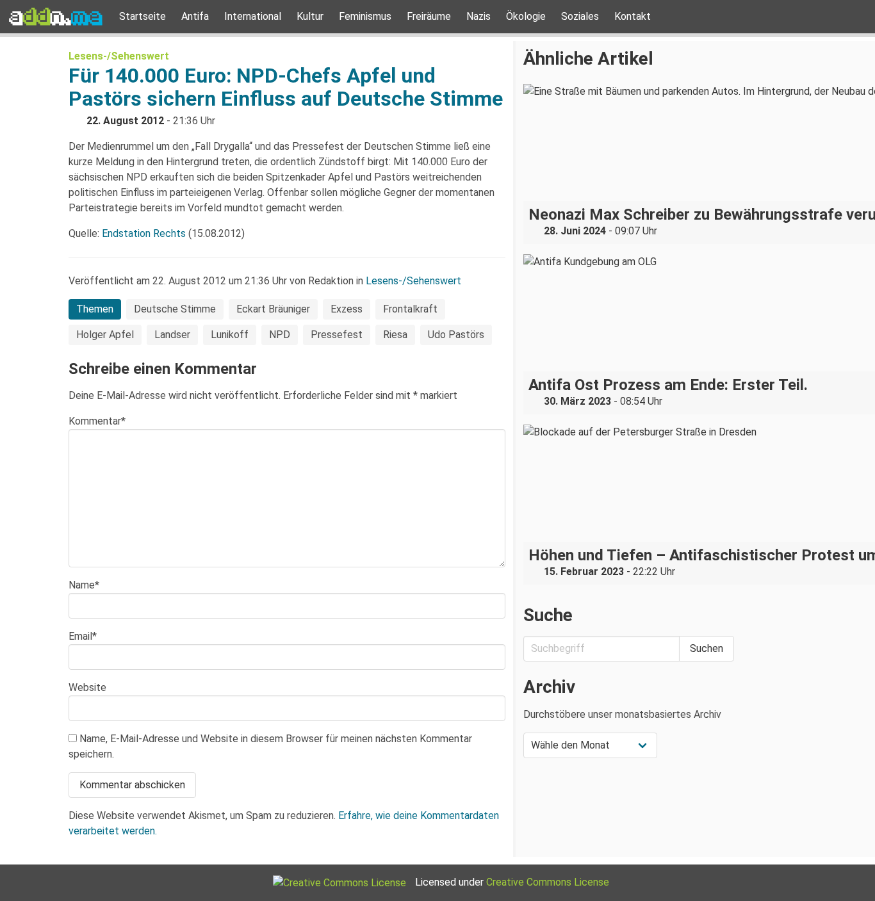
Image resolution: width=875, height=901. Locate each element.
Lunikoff (230, 335)
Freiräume (429, 16)
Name (84, 585)
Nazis (478, 16)
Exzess (347, 309)
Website (87, 687)
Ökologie (526, 16)
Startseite (142, 16)
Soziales (580, 16)
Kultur (310, 16)
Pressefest (337, 335)
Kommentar (97, 421)
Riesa (395, 335)
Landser (172, 335)
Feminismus (365, 16)
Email (83, 636)
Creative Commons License (547, 882)
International (252, 16)
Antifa (195, 16)
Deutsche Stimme (175, 309)
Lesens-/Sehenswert (119, 56)
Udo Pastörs (456, 335)
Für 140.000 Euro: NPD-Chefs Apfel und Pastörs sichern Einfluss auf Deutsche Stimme (286, 87)
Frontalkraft (410, 309)
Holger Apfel (105, 335)
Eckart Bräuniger (273, 309)
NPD (279, 335)
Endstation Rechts (144, 233)
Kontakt (632, 16)
